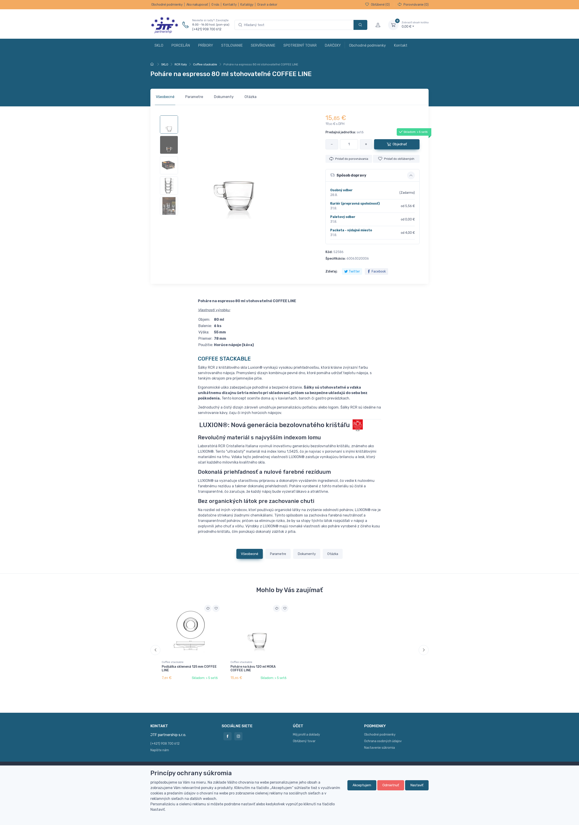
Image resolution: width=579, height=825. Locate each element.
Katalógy (247, 5)
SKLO (158, 45)
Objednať (400, 144)
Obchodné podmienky (167, 5)
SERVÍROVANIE (263, 45)
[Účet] (378, 25)
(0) (380, 5)
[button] (372, 175)
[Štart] (152, 64)
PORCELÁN (180, 45)
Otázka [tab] (250, 97)
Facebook (379, 271)
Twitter (354, 271)
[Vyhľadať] (360, 25)
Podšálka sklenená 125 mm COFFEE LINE (189, 668)
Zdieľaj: (331, 271)
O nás (215, 5)
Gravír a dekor (267, 5)
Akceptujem (362, 785)
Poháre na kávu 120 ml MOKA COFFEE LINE (253, 668)
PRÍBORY (205, 45)
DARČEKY (333, 45)
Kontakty (230, 5)
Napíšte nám (159, 750)
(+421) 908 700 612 (206, 29)
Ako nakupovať (197, 5)
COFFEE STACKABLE (224, 359)
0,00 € (415, 25)
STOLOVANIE (232, 45)
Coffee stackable (172, 662)
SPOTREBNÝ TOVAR (300, 45)
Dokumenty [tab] (224, 97)
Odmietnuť (390, 785)
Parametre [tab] (194, 97)
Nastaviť (416, 785)
